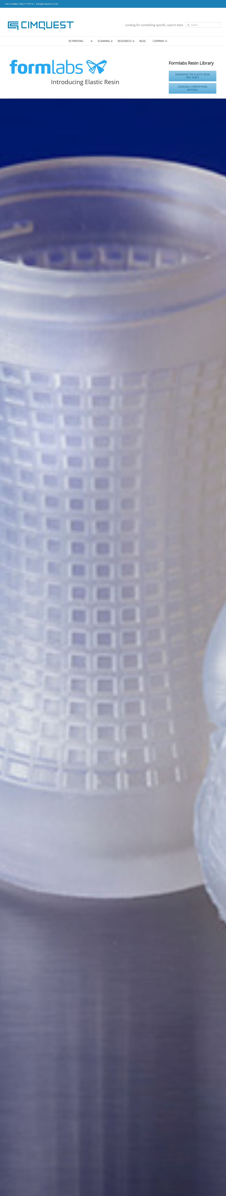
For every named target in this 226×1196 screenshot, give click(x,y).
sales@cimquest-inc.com (47, 3)
